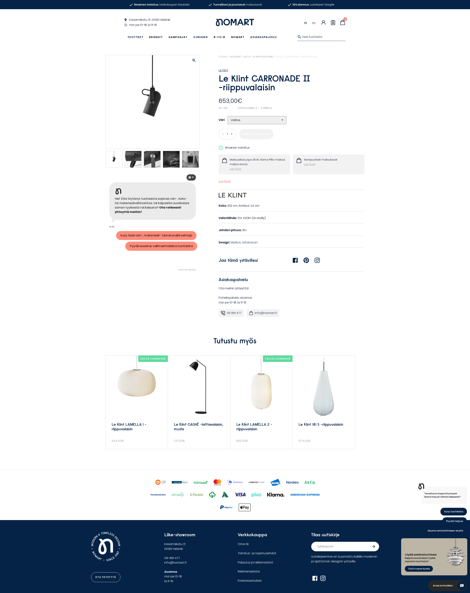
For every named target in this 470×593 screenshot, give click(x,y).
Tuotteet (135, 37)
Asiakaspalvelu (263, 37)
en (313, 23)
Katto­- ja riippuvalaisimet (259, 56)
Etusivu (223, 56)
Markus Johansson (244, 242)
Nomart (238, 37)
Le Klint (223, 70)
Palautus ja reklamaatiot (255, 562)
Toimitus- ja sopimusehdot (257, 553)
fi (305, 23)
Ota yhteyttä (105, 577)
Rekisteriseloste (249, 571)
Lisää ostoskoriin (256, 134)
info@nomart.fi (266, 313)
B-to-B (219, 37)
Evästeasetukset (250, 580)
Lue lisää (235, 169)
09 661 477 (234, 313)
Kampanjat (178, 37)
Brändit (156, 37)
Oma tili (243, 544)
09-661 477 (172, 558)
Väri (222, 120)
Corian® (200, 37)
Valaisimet (235, 56)
